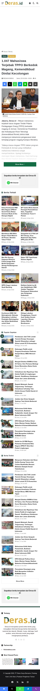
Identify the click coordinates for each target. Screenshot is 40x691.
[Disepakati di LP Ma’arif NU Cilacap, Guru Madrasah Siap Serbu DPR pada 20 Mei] (30, 227)
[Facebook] (5, 84)
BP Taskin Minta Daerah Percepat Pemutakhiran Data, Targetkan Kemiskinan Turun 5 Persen (29, 212)
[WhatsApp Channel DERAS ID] (13, 182)
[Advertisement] (20, 28)
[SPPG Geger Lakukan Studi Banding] (10, 278)
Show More (19, 164)
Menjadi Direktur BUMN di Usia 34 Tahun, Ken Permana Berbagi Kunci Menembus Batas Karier (26, 364)
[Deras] (13, 3)
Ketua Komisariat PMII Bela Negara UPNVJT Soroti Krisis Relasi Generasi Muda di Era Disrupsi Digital (10, 212)
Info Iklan (13, 676)
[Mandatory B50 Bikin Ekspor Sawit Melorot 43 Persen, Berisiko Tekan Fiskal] (10, 227)
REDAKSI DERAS (8, 78)
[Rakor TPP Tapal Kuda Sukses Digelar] (30, 250)
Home (5, 51)
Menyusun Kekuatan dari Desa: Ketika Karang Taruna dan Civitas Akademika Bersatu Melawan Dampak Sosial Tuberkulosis (26, 464)
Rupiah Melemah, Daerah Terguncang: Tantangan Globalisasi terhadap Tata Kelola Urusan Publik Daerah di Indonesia (26, 388)
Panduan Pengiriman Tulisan (26, 676)
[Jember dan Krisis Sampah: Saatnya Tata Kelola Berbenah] (7, 402)
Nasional (12, 56)
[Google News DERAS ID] (29, 182)
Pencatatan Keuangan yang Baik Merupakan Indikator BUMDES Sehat (25, 433)
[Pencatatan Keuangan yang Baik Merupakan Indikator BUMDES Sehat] (7, 434)
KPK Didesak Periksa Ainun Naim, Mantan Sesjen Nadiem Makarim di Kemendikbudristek (26, 423)
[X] (10, 84)
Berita (10, 51)
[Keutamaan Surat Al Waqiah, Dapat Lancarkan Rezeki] (7, 661)
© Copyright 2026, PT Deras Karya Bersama (17, 673)
